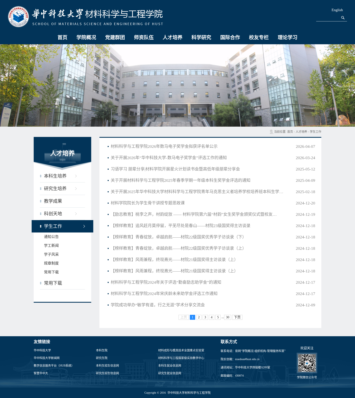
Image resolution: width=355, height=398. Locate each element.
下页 (237, 317)
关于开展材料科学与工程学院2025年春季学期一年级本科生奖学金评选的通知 (180, 180)
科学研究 (201, 37)
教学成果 (53, 201)
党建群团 (115, 37)
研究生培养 (55, 188)
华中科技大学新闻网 (47, 357)
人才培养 (172, 37)
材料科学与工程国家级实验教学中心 (181, 357)
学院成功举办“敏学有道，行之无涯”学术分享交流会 (158, 305)
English (337, 10)
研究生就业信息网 (169, 373)
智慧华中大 (41, 373)
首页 (62, 37)
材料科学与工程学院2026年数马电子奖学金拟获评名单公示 (164, 146)
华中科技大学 (42, 350)
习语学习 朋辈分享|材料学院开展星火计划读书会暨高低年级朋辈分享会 (175, 169)
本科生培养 (55, 176)
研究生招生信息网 (107, 373)
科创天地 (53, 213)
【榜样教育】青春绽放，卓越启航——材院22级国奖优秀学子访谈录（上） (178, 248)
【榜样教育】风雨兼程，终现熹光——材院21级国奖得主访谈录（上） (174, 259)
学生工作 (315, 131)
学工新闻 (51, 246)
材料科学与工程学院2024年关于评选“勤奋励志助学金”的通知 (166, 282)
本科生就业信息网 (169, 365)
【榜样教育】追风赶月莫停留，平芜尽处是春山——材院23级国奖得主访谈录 (180, 225)
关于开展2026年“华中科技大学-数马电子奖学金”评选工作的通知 (169, 157)
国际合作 (230, 37)
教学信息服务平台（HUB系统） (54, 365)
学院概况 (86, 37)
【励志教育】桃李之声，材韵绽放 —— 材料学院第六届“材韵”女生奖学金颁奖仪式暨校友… (194, 214)
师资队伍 (144, 37)
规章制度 (51, 263)
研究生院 (101, 357)
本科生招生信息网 (107, 365)
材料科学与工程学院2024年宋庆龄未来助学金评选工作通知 (164, 293)
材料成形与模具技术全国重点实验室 (181, 350)
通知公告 (51, 237)
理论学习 (287, 37)
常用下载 (51, 272)
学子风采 (51, 254)
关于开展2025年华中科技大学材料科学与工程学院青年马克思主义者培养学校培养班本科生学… (197, 191)
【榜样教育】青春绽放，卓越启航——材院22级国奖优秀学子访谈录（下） (178, 237)
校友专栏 (259, 37)
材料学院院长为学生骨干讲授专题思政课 (148, 203)
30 (227, 317)
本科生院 (101, 350)
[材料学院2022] (85, 16)
